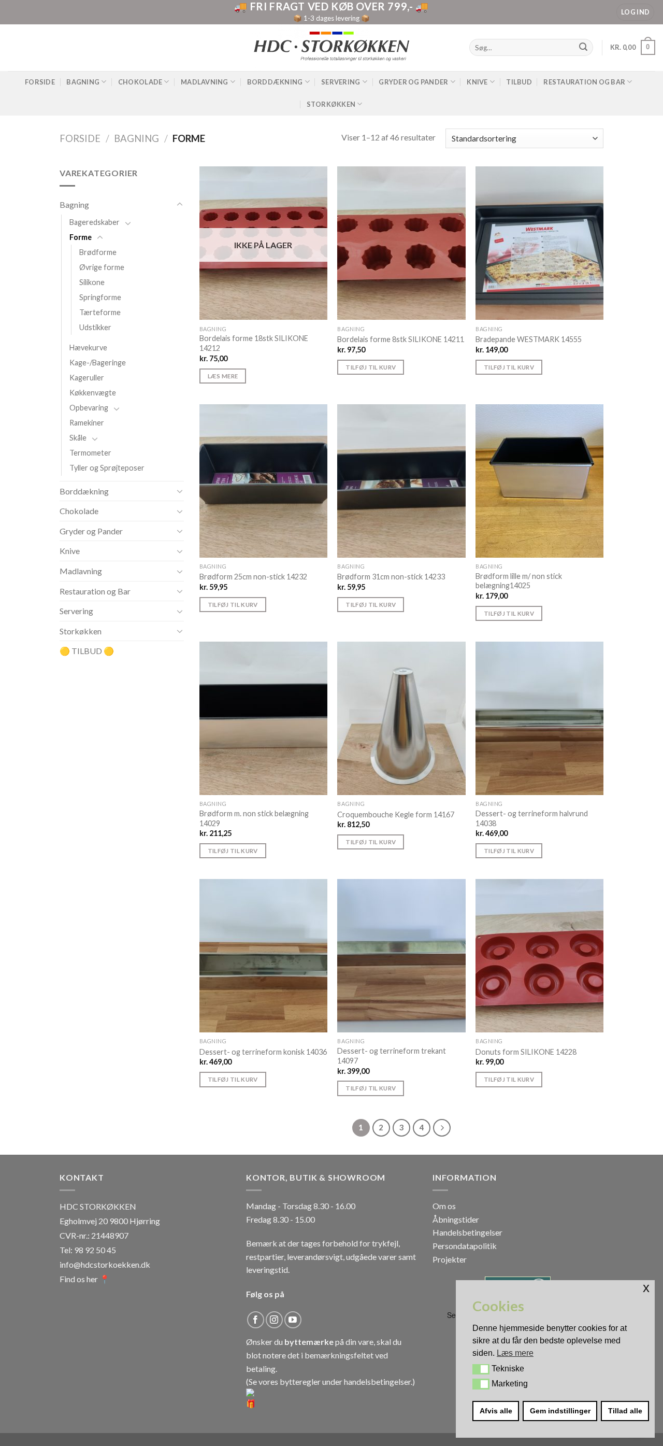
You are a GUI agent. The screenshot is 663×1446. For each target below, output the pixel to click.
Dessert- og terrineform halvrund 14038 (531, 818)
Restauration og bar (584, 82)
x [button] (646, 1288)
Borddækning (275, 82)
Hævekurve (88, 348)
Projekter (450, 1259)
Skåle (78, 438)
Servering (340, 82)
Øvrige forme (101, 267)
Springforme (100, 297)
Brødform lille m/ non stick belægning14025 (518, 581)
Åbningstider (456, 1219)
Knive (477, 82)
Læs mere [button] (515, 1353)
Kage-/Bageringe (97, 363)
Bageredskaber (94, 222)
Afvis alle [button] (496, 1411)
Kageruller (86, 378)
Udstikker (95, 327)
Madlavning (204, 82)
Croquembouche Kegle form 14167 (395, 814)
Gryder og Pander (413, 82)
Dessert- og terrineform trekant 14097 (391, 1055)
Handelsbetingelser (467, 1232)
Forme (80, 237)
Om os (444, 1206)
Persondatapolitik (465, 1246)
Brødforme (98, 252)
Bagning (82, 82)
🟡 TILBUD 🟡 (87, 651)
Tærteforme (100, 312)
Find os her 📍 (85, 1279)
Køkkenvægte (92, 393)
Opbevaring (88, 408)
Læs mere (223, 376)
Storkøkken (331, 104)
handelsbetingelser (377, 1381)
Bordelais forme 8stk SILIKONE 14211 (400, 339)
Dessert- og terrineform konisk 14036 (263, 1051)
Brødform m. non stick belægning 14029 (254, 818)
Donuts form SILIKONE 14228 (525, 1051)
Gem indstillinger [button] (560, 1411)
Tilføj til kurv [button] (370, 367)
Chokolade (140, 82)
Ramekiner (86, 423)
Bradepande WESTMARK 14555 (528, 339)
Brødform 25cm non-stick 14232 (253, 576)
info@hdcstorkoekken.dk (105, 1264)
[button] (480, 1369)
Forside (40, 82)
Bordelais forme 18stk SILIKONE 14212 (253, 343)
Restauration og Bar (95, 591)
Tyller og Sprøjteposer (107, 468)
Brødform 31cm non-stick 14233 (391, 576)
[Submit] (584, 47)
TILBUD (519, 82)
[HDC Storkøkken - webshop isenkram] (331, 47)
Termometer (90, 453)
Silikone (92, 282)
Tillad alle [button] (625, 1411)
